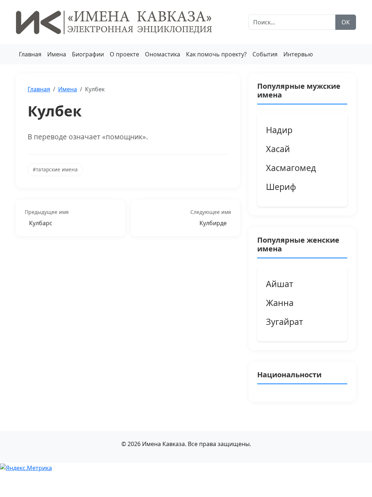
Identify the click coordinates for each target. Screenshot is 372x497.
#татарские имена (55, 169)
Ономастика (162, 54)
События (265, 54)
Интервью (298, 54)
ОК (345, 22)
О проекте (124, 54)
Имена (56, 54)
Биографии (88, 54)
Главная (30, 54)
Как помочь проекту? (216, 54)
